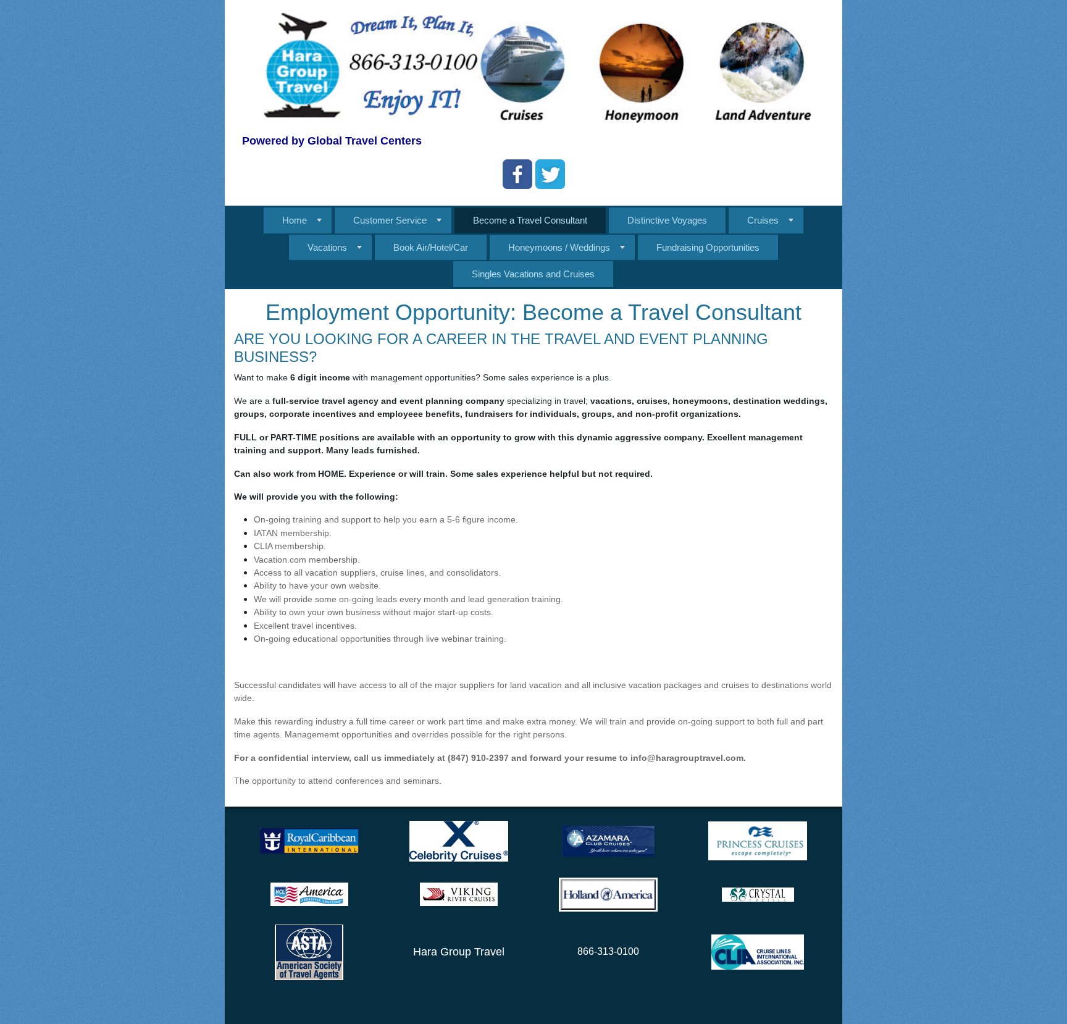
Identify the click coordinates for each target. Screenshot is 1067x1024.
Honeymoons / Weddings (559, 247)
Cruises (763, 220)
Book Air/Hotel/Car (430, 247)
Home (294, 220)
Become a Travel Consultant (530, 220)
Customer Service (390, 220)
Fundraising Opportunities (707, 247)
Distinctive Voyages (667, 220)
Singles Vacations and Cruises (533, 274)
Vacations (327, 247)
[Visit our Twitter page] (550, 174)
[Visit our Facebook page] (517, 174)
